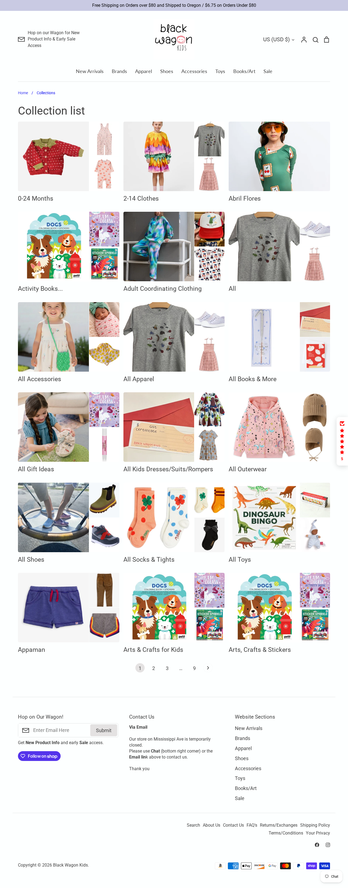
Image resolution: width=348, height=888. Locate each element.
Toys (220, 71)
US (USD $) (276, 39)
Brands (119, 71)
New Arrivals (90, 71)
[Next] (208, 669)
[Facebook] (317, 844)
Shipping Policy (315, 825)
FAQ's (252, 825)
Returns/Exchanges (278, 825)
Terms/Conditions (286, 833)
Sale (267, 71)
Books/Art (244, 71)
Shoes (166, 71)
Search (193, 825)
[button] (342, 441)
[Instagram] (327, 844)
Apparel (143, 71)
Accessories (194, 71)
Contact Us (233, 825)
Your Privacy (318, 833)
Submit (103, 730)
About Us (211, 825)
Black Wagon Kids (70, 865)
